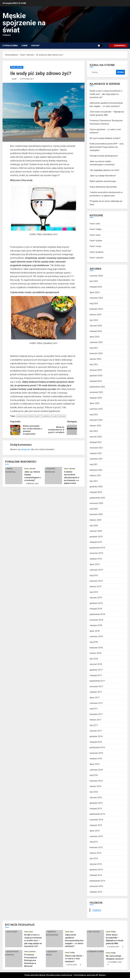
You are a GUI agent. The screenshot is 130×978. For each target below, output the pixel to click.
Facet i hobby (96, 229)
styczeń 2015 (96, 864)
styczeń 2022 (96, 436)
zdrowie (62, 416)
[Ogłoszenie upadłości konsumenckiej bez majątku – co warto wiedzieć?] (54, 938)
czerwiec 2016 (96, 770)
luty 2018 (94, 659)
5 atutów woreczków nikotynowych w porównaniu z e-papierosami (71, 477)
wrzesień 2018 (96, 620)
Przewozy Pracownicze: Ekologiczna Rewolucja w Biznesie (30, 960)
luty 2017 (94, 725)
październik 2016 (97, 747)
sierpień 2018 (96, 625)
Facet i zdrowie (16, 67)
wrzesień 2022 (96, 392)
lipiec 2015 (95, 831)
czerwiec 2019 (96, 570)
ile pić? (37, 416)
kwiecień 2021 (96, 470)
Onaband (96, 910)
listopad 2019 (96, 542)
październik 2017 (97, 681)
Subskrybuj (120, 46)
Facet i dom (95, 223)
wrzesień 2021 (96, 448)
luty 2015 (94, 858)
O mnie (24, 46)
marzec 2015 (95, 853)
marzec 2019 (95, 586)
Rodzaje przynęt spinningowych (104, 156)
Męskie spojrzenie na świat (24, 22)
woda (54, 416)
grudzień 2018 (96, 603)
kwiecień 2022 (96, 420)
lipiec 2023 (95, 337)
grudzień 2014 (96, 869)
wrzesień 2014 (96, 886)
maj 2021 (94, 464)
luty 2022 (94, 431)
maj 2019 (94, 575)
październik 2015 (97, 814)
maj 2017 (94, 708)
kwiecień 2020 (96, 514)
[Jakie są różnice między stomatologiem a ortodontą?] (13, 475)
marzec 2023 (95, 359)
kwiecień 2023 (96, 353)
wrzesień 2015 (96, 819)
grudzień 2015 (96, 803)
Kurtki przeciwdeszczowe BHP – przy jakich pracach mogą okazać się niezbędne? (107, 146)
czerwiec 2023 (96, 342)
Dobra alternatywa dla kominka (103, 187)
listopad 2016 (96, 742)
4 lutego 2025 (113, 947)
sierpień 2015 (96, 825)
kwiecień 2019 (96, 581)
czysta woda (22, 416)
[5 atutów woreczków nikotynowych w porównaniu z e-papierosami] (53, 475)
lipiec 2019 (95, 564)
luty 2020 (94, 525)
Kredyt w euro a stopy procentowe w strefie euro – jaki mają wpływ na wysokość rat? (106, 94)
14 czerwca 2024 (114, 962)
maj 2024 (94, 303)
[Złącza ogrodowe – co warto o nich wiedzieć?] (54, 958)
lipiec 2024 (95, 292)
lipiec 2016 (95, 764)
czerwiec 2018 (96, 636)
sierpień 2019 (96, 559)
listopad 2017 (96, 675)
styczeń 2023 (96, 370)
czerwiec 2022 (96, 409)
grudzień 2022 (96, 375)
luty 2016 (94, 792)
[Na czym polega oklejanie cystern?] (95, 958)
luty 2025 (94, 281)
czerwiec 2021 (96, 459)
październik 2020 (97, 498)
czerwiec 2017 (96, 703)
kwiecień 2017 (96, 714)
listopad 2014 (96, 875)
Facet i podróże (96, 252)
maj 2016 (94, 775)
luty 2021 (94, 481)
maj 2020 (94, 509)
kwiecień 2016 (96, 781)
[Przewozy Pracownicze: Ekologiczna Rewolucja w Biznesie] (13, 958)
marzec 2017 (95, 720)
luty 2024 (94, 320)
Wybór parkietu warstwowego (103, 181)
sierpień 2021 (96, 453)
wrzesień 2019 (96, 553)
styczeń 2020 (96, 531)
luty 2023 (94, 364)
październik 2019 (97, 547)
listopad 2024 (96, 287)
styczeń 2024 (96, 325)
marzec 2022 (95, 425)
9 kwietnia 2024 (32, 483)
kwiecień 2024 (96, 309)
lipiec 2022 (95, 403)
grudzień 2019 (96, 536)
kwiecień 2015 (96, 847)
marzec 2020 (95, 520)
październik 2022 (97, 387)
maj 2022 (94, 414)
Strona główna (10, 46)
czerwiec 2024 (96, 298)
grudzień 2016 (96, 736)
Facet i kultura (96, 240)
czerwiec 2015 (96, 836)
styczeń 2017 (96, 731)
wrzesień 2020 (96, 503)
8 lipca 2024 (72, 965)
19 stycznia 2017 (27, 79)
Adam (14, 79)
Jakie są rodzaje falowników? (103, 175)
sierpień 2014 (96, 892)
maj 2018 (94, 642)
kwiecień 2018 (96, 647)
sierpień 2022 (96, 398)
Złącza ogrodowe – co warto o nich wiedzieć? (74, 959)
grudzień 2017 (96, 670)
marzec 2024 (95, 314)
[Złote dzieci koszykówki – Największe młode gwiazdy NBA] (95, 938)
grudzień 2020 (96, 486)
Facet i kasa (95, 235)
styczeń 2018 (96, 664)
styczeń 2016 (96, 797)
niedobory (46, 416)
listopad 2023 (96, 331)
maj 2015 (94, 842)
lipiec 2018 (95, 631)
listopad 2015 (96, 808)
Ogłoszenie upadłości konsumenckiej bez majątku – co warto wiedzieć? (74, 940)
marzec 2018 (95, 653)
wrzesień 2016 (96, 753)
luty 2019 (94, 592)
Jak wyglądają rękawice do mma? (104, 170)
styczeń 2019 (96, 597)
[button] (106, 45)
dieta (31, 416)
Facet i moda (95, 246)
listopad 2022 (96, 381)
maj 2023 (94, 348)
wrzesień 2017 (96, 686)
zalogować (25, 449)
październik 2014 (97, 881)
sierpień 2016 (96, 758)
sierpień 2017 (96, 692)
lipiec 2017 (95, 697)
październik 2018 (97, 614)
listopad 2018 (96, 608)
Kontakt (35, 46)
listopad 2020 (96, 492)
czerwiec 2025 (96, 276)
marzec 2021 (95, 475)
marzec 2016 (95, 786)
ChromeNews (80, 975)
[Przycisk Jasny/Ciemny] (100, 45)
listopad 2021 (96, 442)
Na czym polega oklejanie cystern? (105, 138)
